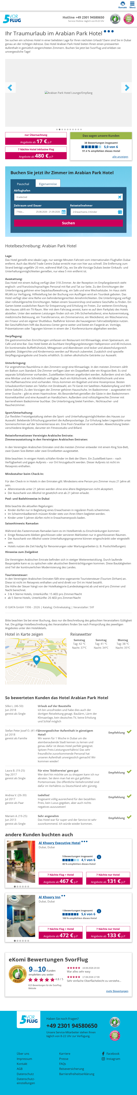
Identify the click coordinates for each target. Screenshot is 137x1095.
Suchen (68, 223)
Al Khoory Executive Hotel (59, 843)
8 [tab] (75, 129)
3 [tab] (62, 129)
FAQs (62, 1064)
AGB (19, 1069)
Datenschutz (25, 1074)
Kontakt (22, 1064)
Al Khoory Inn (49, 897)
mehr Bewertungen (117, 991)
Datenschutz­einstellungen (26, 1081)
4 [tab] (65, 129)
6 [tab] (70, 129)
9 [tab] (78, 129)
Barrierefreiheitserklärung (72, 1074)
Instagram (113, 1059)
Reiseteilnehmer (81, 205)
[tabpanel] (68, 93)
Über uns (23, 1054)
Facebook (112, 1054)
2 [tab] (59, 129)
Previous (10, 87)
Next (126, 87)
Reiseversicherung (71, 1069)
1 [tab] (57, 129)
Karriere (64, 1054)
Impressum (24, 1059)
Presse (63, 1059)
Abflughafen (22, 190)
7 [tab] (73, 129)
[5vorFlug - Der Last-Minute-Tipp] (12, 19)
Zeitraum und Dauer (28, 205)
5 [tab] (67, 129)
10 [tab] (81, 129)
